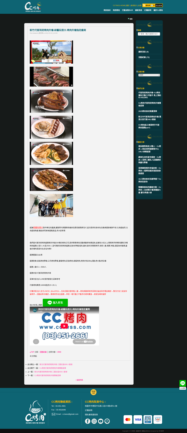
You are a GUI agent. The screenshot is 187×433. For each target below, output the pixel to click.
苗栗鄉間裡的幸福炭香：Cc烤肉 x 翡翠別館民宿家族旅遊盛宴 (149, 171)
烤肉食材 (107, 10)
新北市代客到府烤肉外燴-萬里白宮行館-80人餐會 (149, 118)
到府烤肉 (116, 10)
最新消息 (138, 10)
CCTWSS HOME (119, 5)
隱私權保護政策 (91, 415)
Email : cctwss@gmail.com (67, 414)
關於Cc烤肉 (158, 10)
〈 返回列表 (79, 380)
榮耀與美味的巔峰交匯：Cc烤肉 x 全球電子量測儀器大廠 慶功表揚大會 (149, 190)
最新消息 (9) (143, 52)
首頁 (131, 19)
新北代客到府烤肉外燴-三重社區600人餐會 (56, 364)
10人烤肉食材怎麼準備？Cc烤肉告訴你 (149, 180)
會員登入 (134, 5)
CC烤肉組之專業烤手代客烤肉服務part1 (148, 126)
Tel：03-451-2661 (58, 406)
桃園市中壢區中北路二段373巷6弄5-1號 (101, 406)
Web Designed (152, 431)
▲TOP (32, 352)
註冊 (139, 5)
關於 (128, 5)
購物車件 (154, 5)
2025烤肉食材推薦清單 (147, 111)
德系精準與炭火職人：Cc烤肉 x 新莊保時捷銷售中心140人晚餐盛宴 (149, 149)
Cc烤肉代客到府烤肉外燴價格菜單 (149, 104)
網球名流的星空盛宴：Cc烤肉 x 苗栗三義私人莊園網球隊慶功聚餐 (149, 160)
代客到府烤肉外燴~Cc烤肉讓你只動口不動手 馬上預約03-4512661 (149, 95)
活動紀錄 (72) (144, 57)
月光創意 (161, 431)
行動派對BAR (127, 10)
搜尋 (139, 34)
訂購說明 (147, 10)
